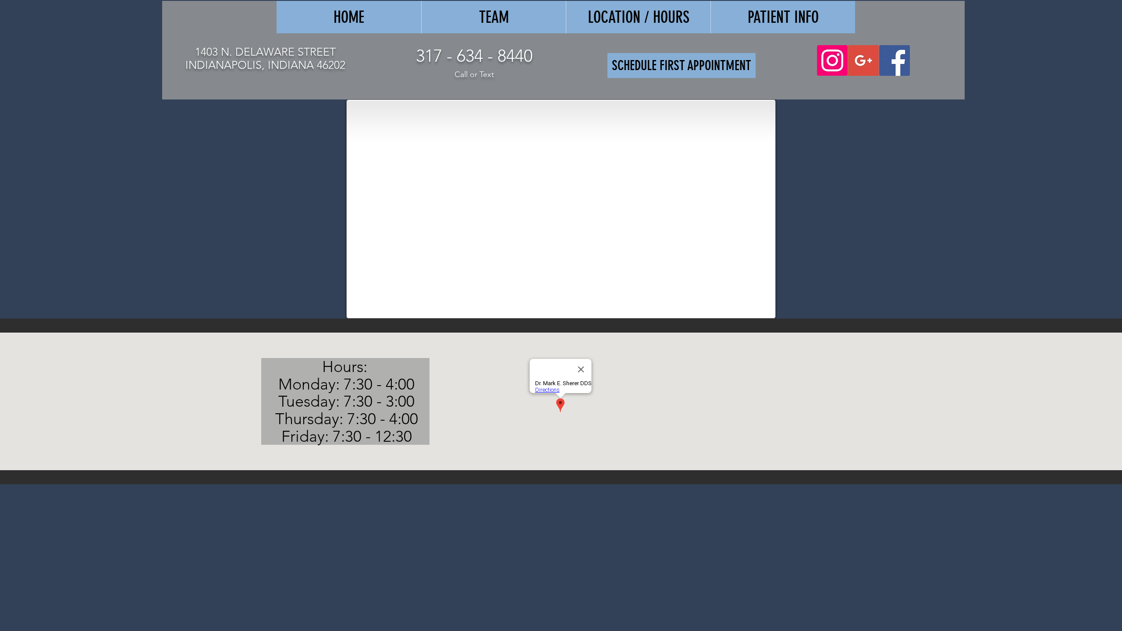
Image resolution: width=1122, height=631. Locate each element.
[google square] (863, 60)
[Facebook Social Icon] (894, 60)
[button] (782, 17)
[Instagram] (832, 60)
